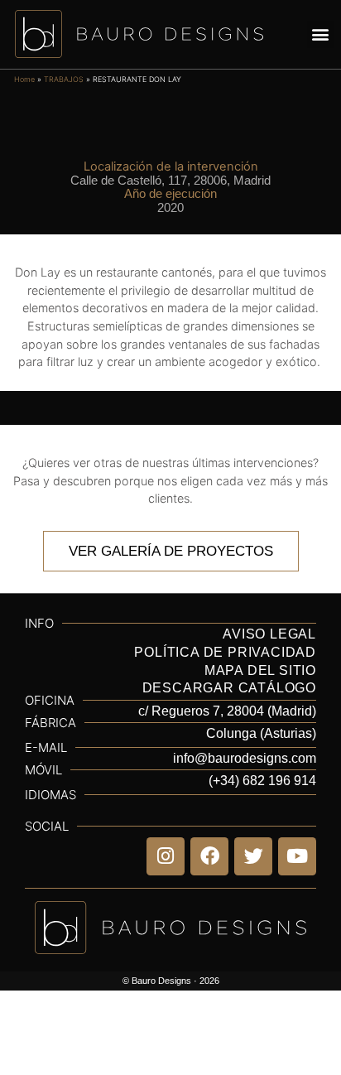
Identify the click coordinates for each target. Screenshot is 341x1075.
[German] (279, 808)
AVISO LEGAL (269, 634)
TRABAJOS (64, 79)
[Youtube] (297, 856)
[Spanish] (305, 808)
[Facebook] (209, 856)
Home (24, 79)
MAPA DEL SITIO (260, 670)
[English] (226, 808)
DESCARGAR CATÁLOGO (229, 688)
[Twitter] (253, 856)
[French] (252, 808)
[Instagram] (165, 856)
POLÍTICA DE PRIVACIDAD (225, 652)
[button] (320, 34)
